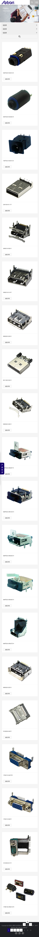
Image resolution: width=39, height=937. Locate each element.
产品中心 (35, 20)
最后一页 (27, 922)
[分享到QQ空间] (22, 933)
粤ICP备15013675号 (21, 928)
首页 (30, 20)
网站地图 (19, 930)
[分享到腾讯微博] (19, 933)
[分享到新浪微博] (16, 933)
